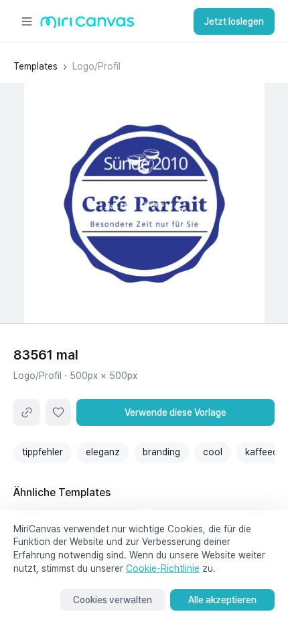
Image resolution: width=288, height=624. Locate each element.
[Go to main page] (87, 25)
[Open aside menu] (26, 21)
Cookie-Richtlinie (163, 568)
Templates (35, 66)
